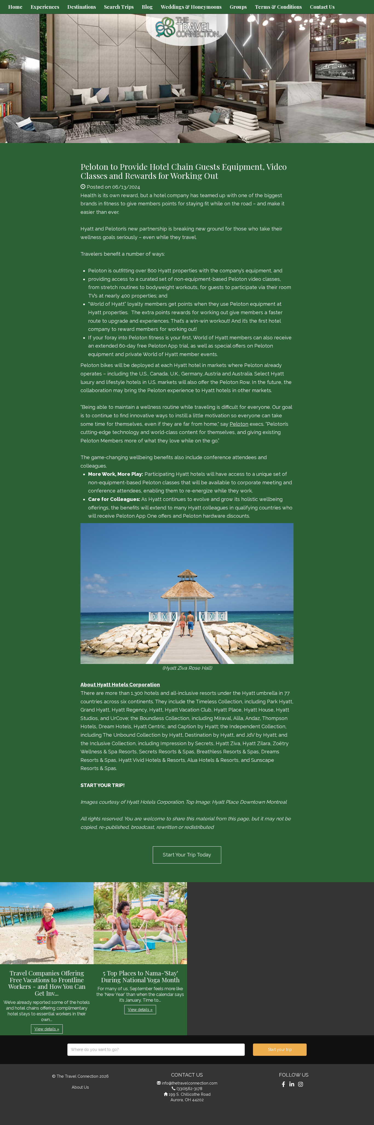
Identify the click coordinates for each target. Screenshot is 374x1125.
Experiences (45, 7)
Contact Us (322, 7)
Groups (238, 7)
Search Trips (119, 7)
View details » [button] (46, 1029)
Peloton (239, 424)
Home (15, 7)
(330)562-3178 (189, 1088)
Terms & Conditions (278, 7)
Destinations (81, 7)
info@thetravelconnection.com (189, 1083)
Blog (147, 7)
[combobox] (156, 1050)
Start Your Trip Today (187, 855)
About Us (80, 1087)
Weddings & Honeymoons (191, 7)
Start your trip (280, 1049)
